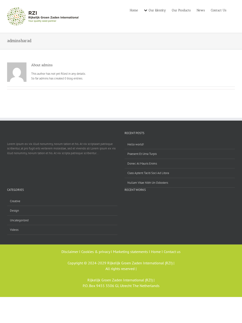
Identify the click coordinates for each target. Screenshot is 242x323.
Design (14, 211)
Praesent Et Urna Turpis (142, 154)
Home (156, 251)
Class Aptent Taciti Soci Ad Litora (148, 173)
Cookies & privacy (95, 251)
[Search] (233, 10)
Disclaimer (70, 251)
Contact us (172, 251)
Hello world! (135, 144)
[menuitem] (137, 10)
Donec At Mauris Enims (142, 164)
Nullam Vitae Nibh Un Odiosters (147, 183)
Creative (15, 201)
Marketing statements (131, 251)
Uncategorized (19, 220)
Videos (14, 230)
